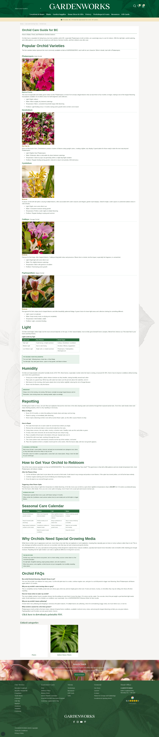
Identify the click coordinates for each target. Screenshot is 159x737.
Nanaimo (18, 708)
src (134, 6)
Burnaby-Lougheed (21, 688)
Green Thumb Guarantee (49, 695)
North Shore (19, 695)
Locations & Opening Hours (103, 698)
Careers (96, 690)
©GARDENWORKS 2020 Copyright (26, 728)
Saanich (17, 703)
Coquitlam (18, 693)
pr (85, 721)
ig (77, 721)
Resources (71, 690)
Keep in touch (79, 674)
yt (81, 721)
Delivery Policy (46, 690)
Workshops (71, 688)
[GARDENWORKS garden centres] (79, 6)
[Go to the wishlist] (139, 6)
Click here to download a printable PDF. (42, 614)
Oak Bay (17, 701)
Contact (96, 693)
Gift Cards (71, 693)
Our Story (97, 688)
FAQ (42, 688)
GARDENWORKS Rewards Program (53, 698)
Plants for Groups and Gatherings (105, 695)
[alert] (3, 734)
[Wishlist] (138, 6)
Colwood (17, 698)
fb (74, 721)
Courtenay (18, 711)
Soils (69, 695)
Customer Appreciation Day (50, 701)
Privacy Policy (19, 733)
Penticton (18, 706)
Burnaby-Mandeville (21, 690)
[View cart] (143, 6)
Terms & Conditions (21, 730)
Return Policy (45, 693)
